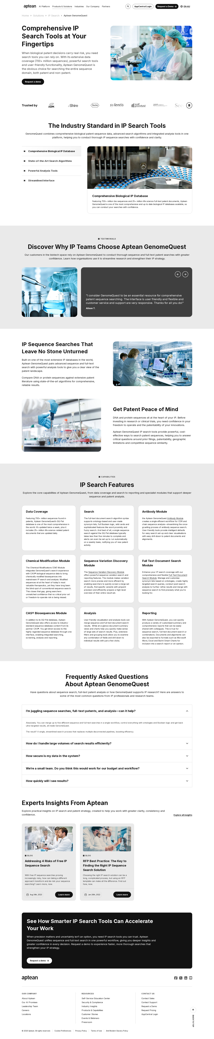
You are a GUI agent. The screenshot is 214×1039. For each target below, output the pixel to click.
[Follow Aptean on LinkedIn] (185, 978)
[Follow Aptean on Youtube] (190, 978)
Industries (79, 6)
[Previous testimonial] (178, 274)
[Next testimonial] (185, 274)
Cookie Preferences (62, 1031)
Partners (106, 6)
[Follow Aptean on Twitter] (180, 978)
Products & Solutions (62, 6)
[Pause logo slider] (189, 105)
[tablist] (51, 165)
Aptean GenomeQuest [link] (75, 15)
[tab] (51, 151)
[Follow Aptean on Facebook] (175, 978)
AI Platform (44, 6)
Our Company (92, 6)
